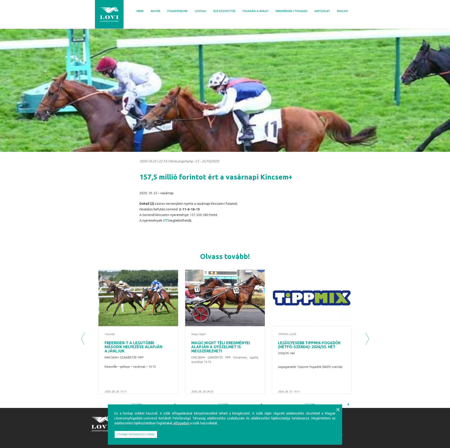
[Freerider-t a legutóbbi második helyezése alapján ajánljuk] (138, 298)
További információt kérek (136, 434)
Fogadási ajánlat (256, 11)
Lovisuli (200, 11)
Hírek (140, 11)
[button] (83, 339)
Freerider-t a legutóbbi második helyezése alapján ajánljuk (133, 347)
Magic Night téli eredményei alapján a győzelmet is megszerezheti (220, 347)
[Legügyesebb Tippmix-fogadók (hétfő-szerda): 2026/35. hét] (312, 298)
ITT (165, 220)
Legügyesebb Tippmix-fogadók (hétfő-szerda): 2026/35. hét (309, 345)
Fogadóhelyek (177, 11)
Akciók (155, 11)
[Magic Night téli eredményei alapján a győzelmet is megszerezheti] (225, 298)
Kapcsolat (322, 11)
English (342, 11)
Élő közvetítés (225, 11)
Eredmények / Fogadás (292, 11)
